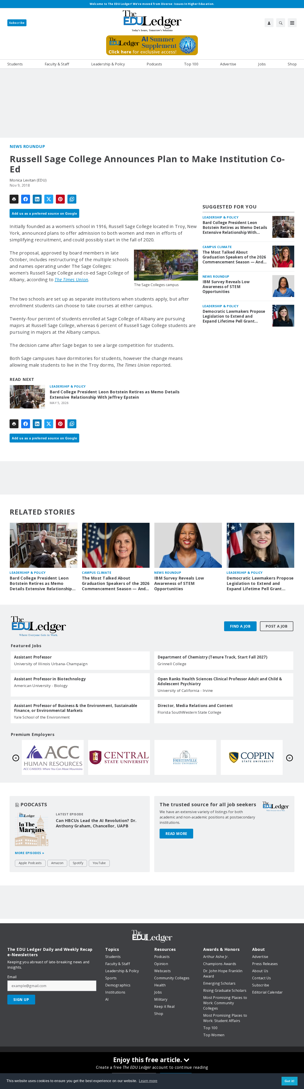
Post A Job (277, 626)
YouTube (99, 863)
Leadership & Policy (68, 386)
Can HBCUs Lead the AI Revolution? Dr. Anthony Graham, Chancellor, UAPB (96, 823)
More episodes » (29, 853)
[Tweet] (48, 199)
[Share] (25, 199)
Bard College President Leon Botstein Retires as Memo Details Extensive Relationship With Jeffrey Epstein (114, 394)
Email (11, 977)
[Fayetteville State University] (53, 757)
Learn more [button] (148, 1081)
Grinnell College (172, 663)
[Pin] (60, 199)
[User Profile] (269, 22)
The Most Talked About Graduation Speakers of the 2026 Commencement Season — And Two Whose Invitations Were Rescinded (234, 257)
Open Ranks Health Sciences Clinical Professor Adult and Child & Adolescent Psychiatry (220, 681)
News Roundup (27, 146)
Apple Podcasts (30, 863)
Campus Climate (217, 247)
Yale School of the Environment (42, 717)
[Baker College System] (185, 757)
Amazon (57, 863)
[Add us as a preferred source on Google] (71, 199)
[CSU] (119, 757)
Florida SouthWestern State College (189, 712)
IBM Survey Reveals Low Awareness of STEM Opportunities (226, 286)
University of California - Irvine (185, 690)
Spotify (78, 863)
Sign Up (21, 999)
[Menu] (292, 22)
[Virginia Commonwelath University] (252, 757)
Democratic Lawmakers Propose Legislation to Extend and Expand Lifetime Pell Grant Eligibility (234, 316)
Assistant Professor (33, 657)
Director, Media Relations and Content (195, 705)
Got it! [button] (290, 1081)
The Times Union (71, 280)
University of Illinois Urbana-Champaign (50, 663)
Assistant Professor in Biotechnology (50, 679)
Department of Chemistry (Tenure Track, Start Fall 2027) (212, 657)
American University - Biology (41, 685)
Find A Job (240, 626)
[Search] (280, 22)
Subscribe (17, 23)
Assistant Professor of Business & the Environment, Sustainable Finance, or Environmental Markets (75, 708)
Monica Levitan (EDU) (28, 180)
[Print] (14, 199)
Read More (176, 833)
